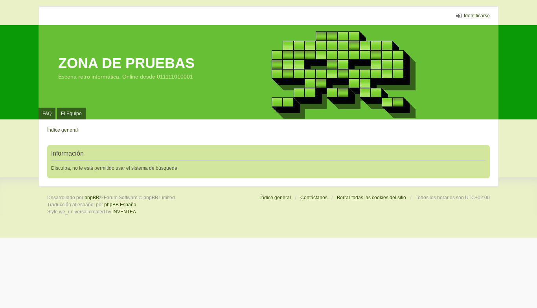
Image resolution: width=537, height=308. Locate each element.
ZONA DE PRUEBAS (126, 63)
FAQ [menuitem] (46, 113)
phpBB (92, 197)
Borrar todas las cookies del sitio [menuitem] (371, 197)
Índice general (275, 197)
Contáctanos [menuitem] (313, 197)
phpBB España (120, 204)
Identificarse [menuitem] (477, 15)
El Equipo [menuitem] (71, 113)
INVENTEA (124, 211)
